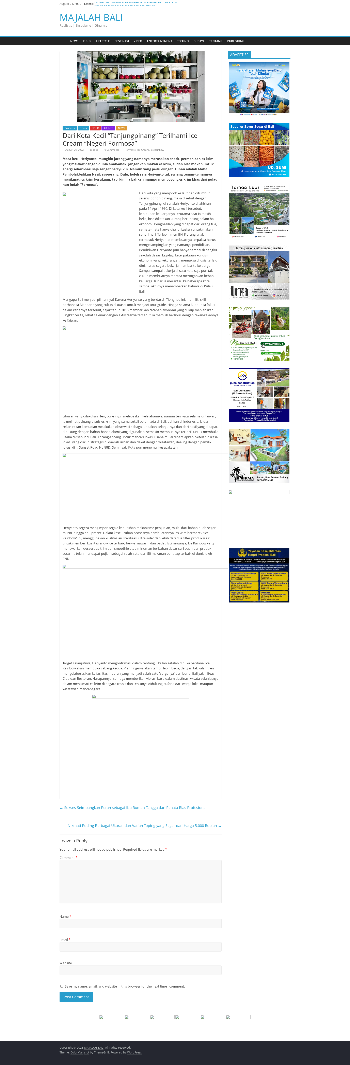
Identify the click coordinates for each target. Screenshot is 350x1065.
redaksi (94, 149)
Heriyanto (130, 149)
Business (70, 128)
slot (86, 1052)
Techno (183, 41)
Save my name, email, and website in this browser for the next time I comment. (125, 986)
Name (65, 916)
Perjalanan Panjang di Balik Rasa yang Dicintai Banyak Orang (135, 4)
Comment (68, 857)
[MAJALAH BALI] (64, 41)
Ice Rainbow (157, 149)
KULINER (108, 128)
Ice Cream (143, 149)
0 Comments (111, 149)
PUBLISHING (235, 41)
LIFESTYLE (103, 41)
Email (65, 940)
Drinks (83, 128)
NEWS (74, 41)
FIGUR (87, 41)
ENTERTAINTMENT (159, 41)
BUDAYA (199, 41)
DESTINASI (122, 41)
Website (66, 963)
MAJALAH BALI (91, 17)
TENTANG (215, 41)
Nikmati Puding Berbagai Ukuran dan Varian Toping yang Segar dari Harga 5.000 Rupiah (145, 825)
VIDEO (138, 41)
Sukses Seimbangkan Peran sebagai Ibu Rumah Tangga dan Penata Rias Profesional (133, 807)
